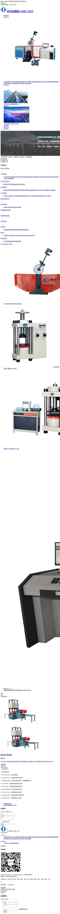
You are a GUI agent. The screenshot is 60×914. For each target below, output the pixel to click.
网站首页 (6, 15)
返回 (2, 158)
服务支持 (16, 104)
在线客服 (3, 887)
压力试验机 (28, 81)
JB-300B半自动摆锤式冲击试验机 (13, 303)
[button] (5, 821)
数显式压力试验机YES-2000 (11, 448)
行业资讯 (11, 123)
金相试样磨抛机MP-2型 (10, 805)
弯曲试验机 (28, 83)
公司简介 (6, 104)
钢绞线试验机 (7, 803)
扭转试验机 (43, 81)
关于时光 (6, 85)
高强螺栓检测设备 (51, 81)
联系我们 (6, 128)
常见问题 (16, 123)
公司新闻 (6, 123)
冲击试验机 (7, 81)
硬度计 (23, 83)
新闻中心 (6, 105)
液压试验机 (22, 81)
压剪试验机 (13, 83)
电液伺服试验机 (35, 81)
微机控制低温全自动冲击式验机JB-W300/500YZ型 (17, 690)
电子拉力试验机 (14, 81)
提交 (5, 911)
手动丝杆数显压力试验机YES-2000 (28, 761)
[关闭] (2, 892)
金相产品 (18, 83)
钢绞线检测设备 (5, 215)
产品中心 (6, 17)
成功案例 (6, 125)
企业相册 (11, 104)
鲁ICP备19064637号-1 (11, 876)
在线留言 (3, 764)
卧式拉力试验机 (5, 168)
